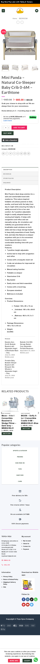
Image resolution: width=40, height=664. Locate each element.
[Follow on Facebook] (23, 599)
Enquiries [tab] (6, 182)
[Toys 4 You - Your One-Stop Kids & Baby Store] (20, 10)
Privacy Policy (7, 576)
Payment (26, 549)
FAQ (4, 587)
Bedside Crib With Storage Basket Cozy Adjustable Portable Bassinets (26, 345)
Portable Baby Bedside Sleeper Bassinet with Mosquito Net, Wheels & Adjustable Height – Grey (11, 366)
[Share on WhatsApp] (3, 153)
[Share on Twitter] (10, 153)
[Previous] (5, 44)
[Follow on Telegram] (32, 604)
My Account (27, 541)
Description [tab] (7, 169)
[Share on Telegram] (28, 153)
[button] (3, 10)
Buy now (8, 133)
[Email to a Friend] (18, 153)
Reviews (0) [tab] (7, 174)
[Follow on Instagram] (28, 599)
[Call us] (36, 599)
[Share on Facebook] (7, 153)
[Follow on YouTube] (28, 604)
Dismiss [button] (36, 2)
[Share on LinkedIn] (25, 153)
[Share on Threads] (14, 153)
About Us (26, 543)
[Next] (35, 44)
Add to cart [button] (7, 433)
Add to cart (19, 127)
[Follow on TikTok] (32, 599)
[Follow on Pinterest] (23, 604)
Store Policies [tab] (8, 178)
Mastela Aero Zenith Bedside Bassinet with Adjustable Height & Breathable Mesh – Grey (11, 347)
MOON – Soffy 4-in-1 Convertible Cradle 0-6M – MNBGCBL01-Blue (29, 419)
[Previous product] (22, 22)
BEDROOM (23, 18)
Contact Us (26, 546)
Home (15, 18)
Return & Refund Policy (10, 579)
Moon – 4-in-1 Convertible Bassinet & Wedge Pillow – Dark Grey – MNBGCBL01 (9, 421)
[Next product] (18, 22)
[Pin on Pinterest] (21, 153)
